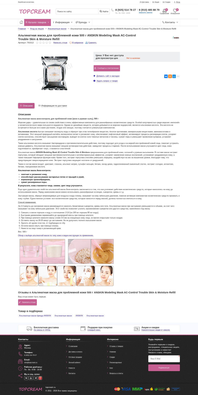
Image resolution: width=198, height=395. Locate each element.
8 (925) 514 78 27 (125, 9)
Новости (72, 368)
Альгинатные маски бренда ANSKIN (35, 316)
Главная (22, 29)
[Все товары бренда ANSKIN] (175, 38)
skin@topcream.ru (30, 362)
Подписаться (163, 368)
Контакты (170, 22)
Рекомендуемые (116, 362)
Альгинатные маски (63, 316)
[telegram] (36, 378)
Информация (62, 22)
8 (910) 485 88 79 (149, 9)
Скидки (112, 357)
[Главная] (21, 22)
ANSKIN (79, 316)
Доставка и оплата (75, 352)
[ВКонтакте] (166, 76)
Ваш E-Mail (155, 359)
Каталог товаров (37, 22)
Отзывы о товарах (116, 346)
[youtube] (31, 378)
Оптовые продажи (75, 357)
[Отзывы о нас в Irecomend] (40, 378)
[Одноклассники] (170, 76)
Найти (105, 11)
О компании (73, 346)
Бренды (83, 22)
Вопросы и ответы (116, 373)
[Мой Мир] (174, 76)
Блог (111, 368)
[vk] (26, 378)
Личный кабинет (74, 362)
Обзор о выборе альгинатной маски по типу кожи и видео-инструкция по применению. (56, 235)
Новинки (113, 352)
